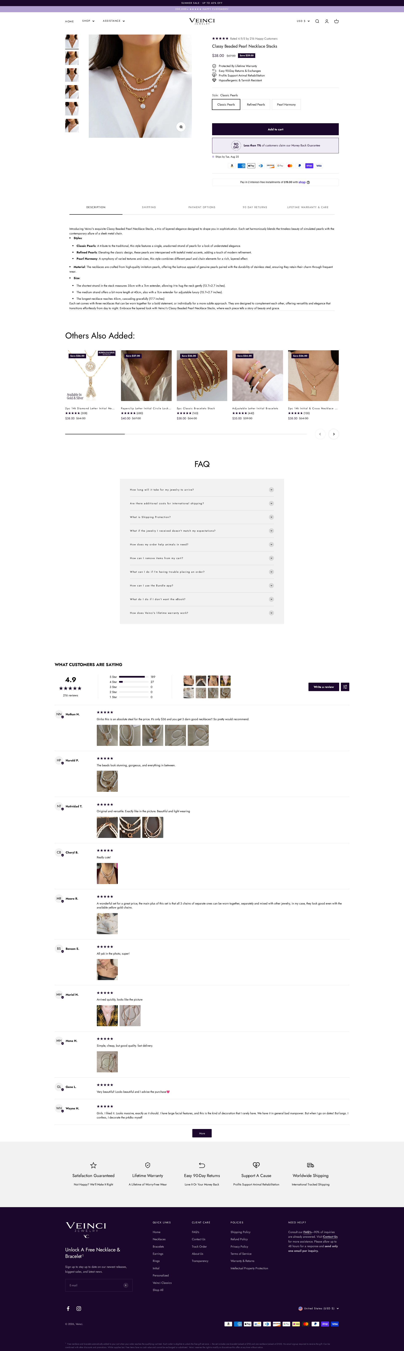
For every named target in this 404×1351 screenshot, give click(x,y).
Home (156, 1232)
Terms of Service (241, 1254)
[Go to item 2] (72, 58)
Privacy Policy (239, 1246)
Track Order (199, 1246)
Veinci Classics (162, 1283)
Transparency (200, 1261)
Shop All (158, 1290)
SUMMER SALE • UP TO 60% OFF (202, 3)
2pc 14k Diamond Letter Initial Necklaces (93, 408)
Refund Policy (239, 1239)
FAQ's (195, 1232)
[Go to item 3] (72, 75)
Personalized (161, 1275)
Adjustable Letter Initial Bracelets (255, 408)
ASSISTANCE (112, 21)
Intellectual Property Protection (249, 1268)
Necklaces (159, 1239)
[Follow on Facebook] (68, 1308)
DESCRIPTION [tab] (96, 207)
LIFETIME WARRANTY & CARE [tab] (308, 207)
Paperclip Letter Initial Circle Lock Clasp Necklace (156, 408)
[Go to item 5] (72, 109)
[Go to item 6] (72, 126)
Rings (156, 1261)
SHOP (86, 21)
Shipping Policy (240, 1232)
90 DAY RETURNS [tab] (255, 207)
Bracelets (158, 1246)
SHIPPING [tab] (149, 207)
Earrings (158, 1254)
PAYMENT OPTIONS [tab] (202, 207)
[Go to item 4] (72, 92)
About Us (197, 1254)
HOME (69, 21)
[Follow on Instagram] (79, 1308)
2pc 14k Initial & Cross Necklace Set (313, 408)
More (202, 1133)
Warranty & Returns (242, 1261)
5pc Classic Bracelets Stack (196, 408)
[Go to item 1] (72, 42)
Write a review (324, 687)
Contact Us (198, 1239)
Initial (156, 1268)
